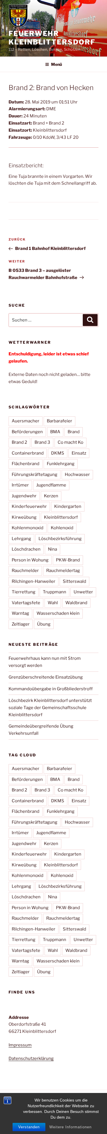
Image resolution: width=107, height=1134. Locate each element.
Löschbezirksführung (60, 538)
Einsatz (79, 453)
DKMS (57, 453)
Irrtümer (20, 485)
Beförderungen (27, 431)
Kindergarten (67, 506)
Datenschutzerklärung (31, 1058)
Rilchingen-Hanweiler (33, 581)
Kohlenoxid (62, 527)
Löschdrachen (26, 549)
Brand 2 (19, 442)
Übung (44, 624)
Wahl (53, 602)
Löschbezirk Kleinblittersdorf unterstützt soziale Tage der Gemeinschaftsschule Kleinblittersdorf (50, 707)
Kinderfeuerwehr (29, 506)
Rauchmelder (25, 570)
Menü (56, 64)
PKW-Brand (68, 560)
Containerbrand (28, 453)
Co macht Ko (70, 442)
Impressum (20, 1045)
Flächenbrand (25, 463)
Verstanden (29, 1127)
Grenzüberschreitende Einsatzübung (46, 677)
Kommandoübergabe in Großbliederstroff (51, 688)
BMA (55, 431)
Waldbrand (76, 602)
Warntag (20, 613)
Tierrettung (23, 592)
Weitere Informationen (70, 1127)
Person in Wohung (30, 560)
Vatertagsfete (26, 602)
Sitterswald (74, 581)
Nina (52, 549)
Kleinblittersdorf (61, 517)
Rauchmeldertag (63, 570)
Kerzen (51, 495)
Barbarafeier (59, 421)
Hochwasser (77, 474)
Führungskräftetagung (34, 474)
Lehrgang (21, 538)
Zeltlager (21, 624)
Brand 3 (42, 442)
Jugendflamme (51, 485)
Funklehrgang (60, 463)
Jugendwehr (24, 495)
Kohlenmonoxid (27, 527)
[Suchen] (90, 320)
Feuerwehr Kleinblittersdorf (52, 37)
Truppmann (54, 592)
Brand (74, 431)
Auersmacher (25, 421)
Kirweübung (24, 517)
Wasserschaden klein (58, 613)
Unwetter (83, 592)
